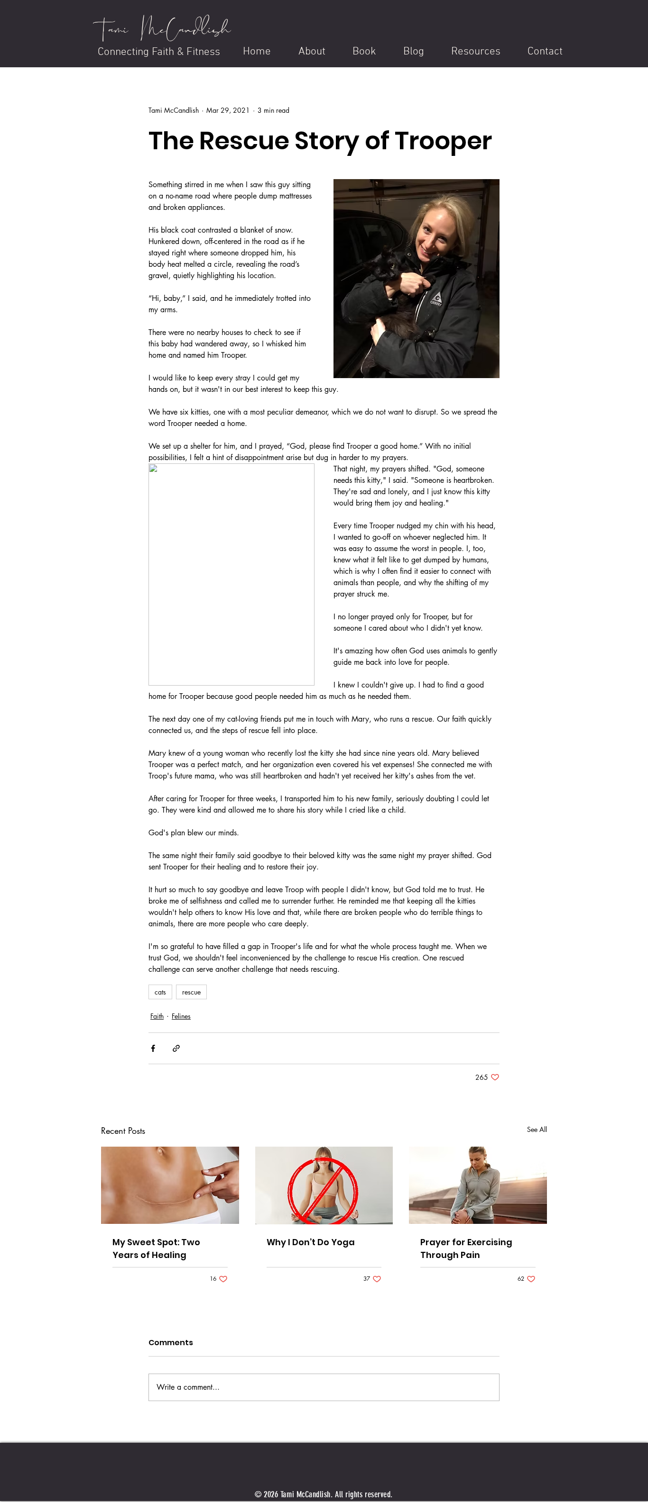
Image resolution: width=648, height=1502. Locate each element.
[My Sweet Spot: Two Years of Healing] (170, 1185)
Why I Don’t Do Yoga (311, 1242)
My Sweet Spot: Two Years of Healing (156, 1248)
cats (160, 991)
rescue (191, 991)
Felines (181, 1016)
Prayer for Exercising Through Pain (466, 1248)
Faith (157, 1016)
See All (537, 1129)
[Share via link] (176, 1048)
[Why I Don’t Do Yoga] (324, 1185)
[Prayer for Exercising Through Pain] (478, 1185)
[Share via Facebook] (152, 1048)
